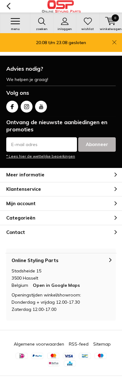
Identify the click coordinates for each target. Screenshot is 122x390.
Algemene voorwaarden (39, 344)
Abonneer (97, 144)
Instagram (27, 107)
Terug (8, 6)
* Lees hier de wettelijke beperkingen (40, 156)
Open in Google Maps (56, 285)
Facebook (12, 107)
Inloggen (65, 29)
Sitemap (102, 344)
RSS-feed (79, 344)
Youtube (41, 107)
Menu (15, 29)
